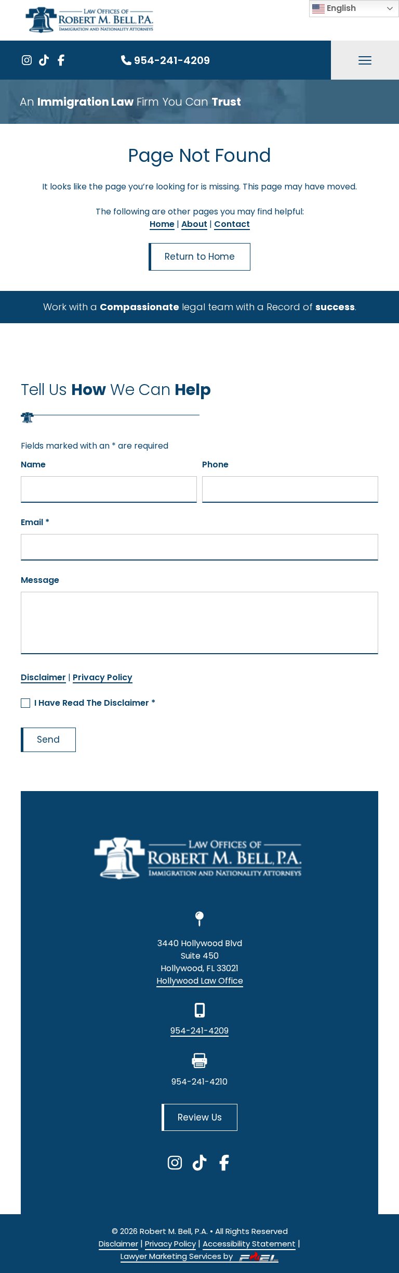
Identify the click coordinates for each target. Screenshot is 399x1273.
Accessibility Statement (249, 1243)
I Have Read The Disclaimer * (94, 703)
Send (48, 739)
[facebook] (61, 60)
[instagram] (27, 60)
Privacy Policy (102, 677)
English (340, 8)
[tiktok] (44, 60)
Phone (215, 464)
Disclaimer (43, 677)
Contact (232, 224)
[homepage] (199, 860)
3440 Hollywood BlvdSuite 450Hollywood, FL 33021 (199, 955)
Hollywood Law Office (199, 981)
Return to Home (200, 256)
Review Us (200, 1117)
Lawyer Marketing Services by (178, 1256)
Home (162, 224)
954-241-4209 (172, 60)
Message (40, 580)
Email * (35, 522)
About (194, 224)
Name (33, 464)
